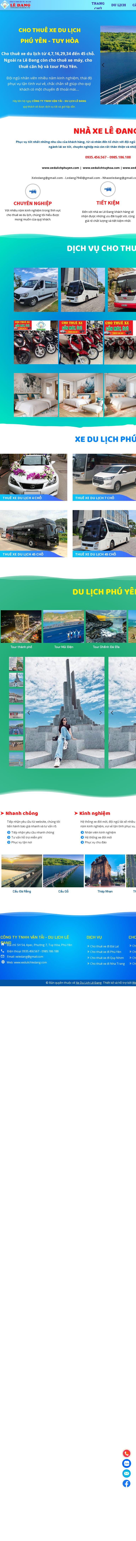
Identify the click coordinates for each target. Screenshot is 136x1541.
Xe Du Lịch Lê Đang (89, 983)
